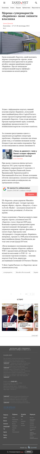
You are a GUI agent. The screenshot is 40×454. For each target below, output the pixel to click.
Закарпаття (14, 426)
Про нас (31, 417)
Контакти (32, 425)
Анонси (5, 424)
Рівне (13, 430)
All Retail (25, 69)
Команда (32, 423)
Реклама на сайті (32, 429)
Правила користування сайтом (33, 434)
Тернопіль (14, 421)
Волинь (14, 423)
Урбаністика (26, 8)
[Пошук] (36, 3)
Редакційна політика (32, 420)
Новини (5, 415)
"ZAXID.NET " (6, 363)
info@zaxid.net (22, 386)
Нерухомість (36, 8)
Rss (22, 419)
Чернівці (14, 428)
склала (17, 241)
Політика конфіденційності (34, 437)
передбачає (6, 124)
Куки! (21, 452)
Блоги (5, 421)
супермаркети (7, 272)
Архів (5, 432)
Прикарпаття (15, 419)
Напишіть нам (33, 427)
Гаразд (29, 36)
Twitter (22, 423)
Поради (18, 8)
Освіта (12, 8)
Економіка (5, 8)
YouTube (23, 425)
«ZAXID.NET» (14, 381)
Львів (13, 417)
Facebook (23, 421)
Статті (5, 418)
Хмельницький (15, 432)
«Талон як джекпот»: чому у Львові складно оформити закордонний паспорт (25, 153)
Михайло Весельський (23, 272)
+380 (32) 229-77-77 (13, 384)
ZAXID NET (20, 2)
